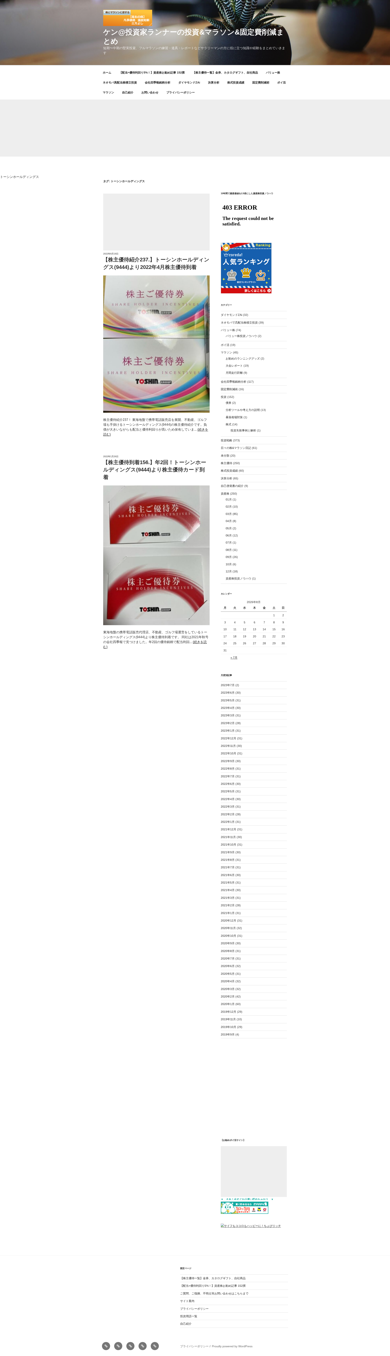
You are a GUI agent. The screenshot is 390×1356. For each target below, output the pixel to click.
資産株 (225, 493)
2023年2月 (228, 723)
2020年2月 (228, 996)
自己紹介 (127, 92)
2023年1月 (228, 730)
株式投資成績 (235, 82)
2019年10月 (228, 1027)
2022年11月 (228, 745)
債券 (228, 402)
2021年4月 (228, 890)
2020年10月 (228, 935)
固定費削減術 (260, 82)
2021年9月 (228, 852)
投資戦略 (226, 440)
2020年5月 (228, 973)
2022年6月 (228, 783)
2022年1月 (228, 821)
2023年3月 (228, 715)
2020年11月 (228, 928)
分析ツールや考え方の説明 (243, 410)
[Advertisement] (195, 128)
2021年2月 (228, 905)
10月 (229, 564)
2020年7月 (228, 958)
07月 (229, 542)
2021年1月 (228, 913)
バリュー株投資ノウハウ (241, 336)
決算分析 (213, 82)
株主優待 (226, 463)
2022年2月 (228, 814)
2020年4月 (228, 981)
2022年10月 (228, 753)
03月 (229, 514)
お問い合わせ (149, 92)
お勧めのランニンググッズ (243, 358)
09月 (229, 557)
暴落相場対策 (234, 417)
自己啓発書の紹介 (232, 485)
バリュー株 (273, 72)
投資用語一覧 (188, 1316)
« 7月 (234, 657)
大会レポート (234, 365)
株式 (228, 424)
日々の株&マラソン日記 (236, 447)
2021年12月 (228, 829)
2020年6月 (228, 966)
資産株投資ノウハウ (238, 578)
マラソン (108, 92)
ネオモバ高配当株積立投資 (120, 82)
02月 (229, 506)
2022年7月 (228, 776)
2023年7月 (228, 685)
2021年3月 (228, 897)
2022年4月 (228, 799)
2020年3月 (228, 989)
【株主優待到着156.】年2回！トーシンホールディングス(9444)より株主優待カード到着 (154, 469)
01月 (229, 499)
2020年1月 (228, 1004)
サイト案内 (187, 1301)
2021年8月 (228, 859)
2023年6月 (228, 692)
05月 (229, 528)
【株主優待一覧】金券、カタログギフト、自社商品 (225, 72)
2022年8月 (228, 768)
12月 (229, 571)
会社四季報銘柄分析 (157, 82)
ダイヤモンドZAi (189, 82)
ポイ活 (281, 82)
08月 (229, 549)
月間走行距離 (234, 372)
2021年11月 (228, 837)
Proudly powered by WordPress (232, 1346)
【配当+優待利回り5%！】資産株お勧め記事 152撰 (152, 72)
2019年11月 (228, 1019)
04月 (229, 521)
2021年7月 (228, 867)
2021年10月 (228, 844)
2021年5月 (228, 882)
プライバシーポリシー (180, 92)
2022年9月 (228, 761)
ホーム (107, 72)
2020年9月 (228, 943)
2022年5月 (228, 791)
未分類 (225, 455)
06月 (229, 535)
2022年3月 (228, 806)
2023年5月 (228, 700)
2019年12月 (228, 1011)
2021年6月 (228, 875)
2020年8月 (228, 951)
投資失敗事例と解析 (243, 430)
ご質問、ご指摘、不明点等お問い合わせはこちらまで (214, 1293)
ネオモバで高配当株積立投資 (239, 322)
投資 (223, 397)
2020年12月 (228, 920)
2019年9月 (228, 1034)
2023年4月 (228, 707)
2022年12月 (228, 738)
